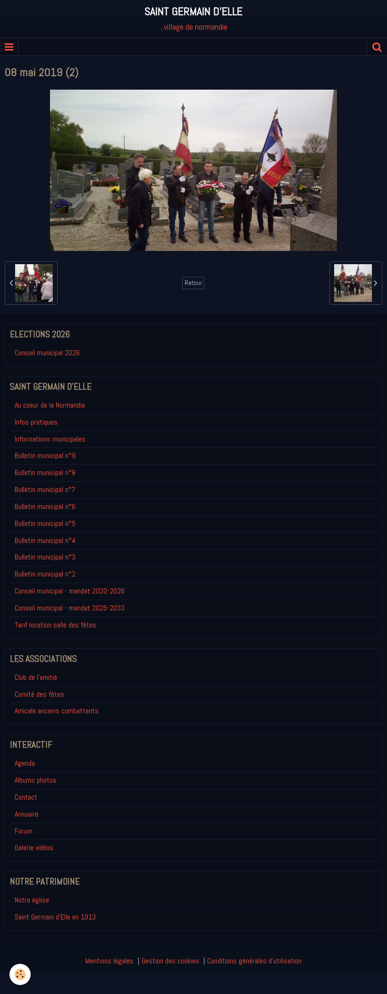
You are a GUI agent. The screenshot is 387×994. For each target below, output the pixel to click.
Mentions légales (109, 961)
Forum (24, 831)
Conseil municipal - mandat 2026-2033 (70, 608)
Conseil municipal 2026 (47, 353)
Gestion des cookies (170, 961)
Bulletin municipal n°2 (45, 574)
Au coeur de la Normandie (50, 405)
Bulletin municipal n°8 (45, 472)
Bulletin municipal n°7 (45, 489)
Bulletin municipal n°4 (45, 540)
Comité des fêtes (39, 694)
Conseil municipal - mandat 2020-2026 (70, 591)
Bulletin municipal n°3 (45, 557)
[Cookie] (20, 974)
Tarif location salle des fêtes (55, 625)
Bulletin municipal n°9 (45, 455)
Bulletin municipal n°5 (45, 523)
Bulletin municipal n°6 (45, 506)
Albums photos (36, 780)
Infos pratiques (36, 422)
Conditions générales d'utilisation (254, 961)
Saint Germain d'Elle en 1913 (55, 917)
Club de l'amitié (36, 677)
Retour (193, 283)
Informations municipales (50, 439)
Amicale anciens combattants (57, 711)
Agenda (25, 763)
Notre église (32, 900)
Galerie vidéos (34, 847)
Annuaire (26, 814)
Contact (26, 797)
